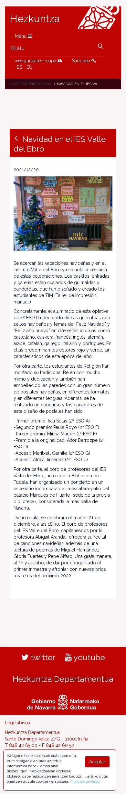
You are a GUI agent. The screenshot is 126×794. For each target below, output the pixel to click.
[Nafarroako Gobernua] (63, 701)
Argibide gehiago (84, 781)
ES (19, 67)
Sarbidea (81, 60)
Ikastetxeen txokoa (30, 84)
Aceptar (97, 761)
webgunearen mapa (36, 60)
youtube (88, 657)
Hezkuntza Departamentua (63, 679)
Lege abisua (17, 722)
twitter (42, 657)
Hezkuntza (35, 19)
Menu (21, 36)
